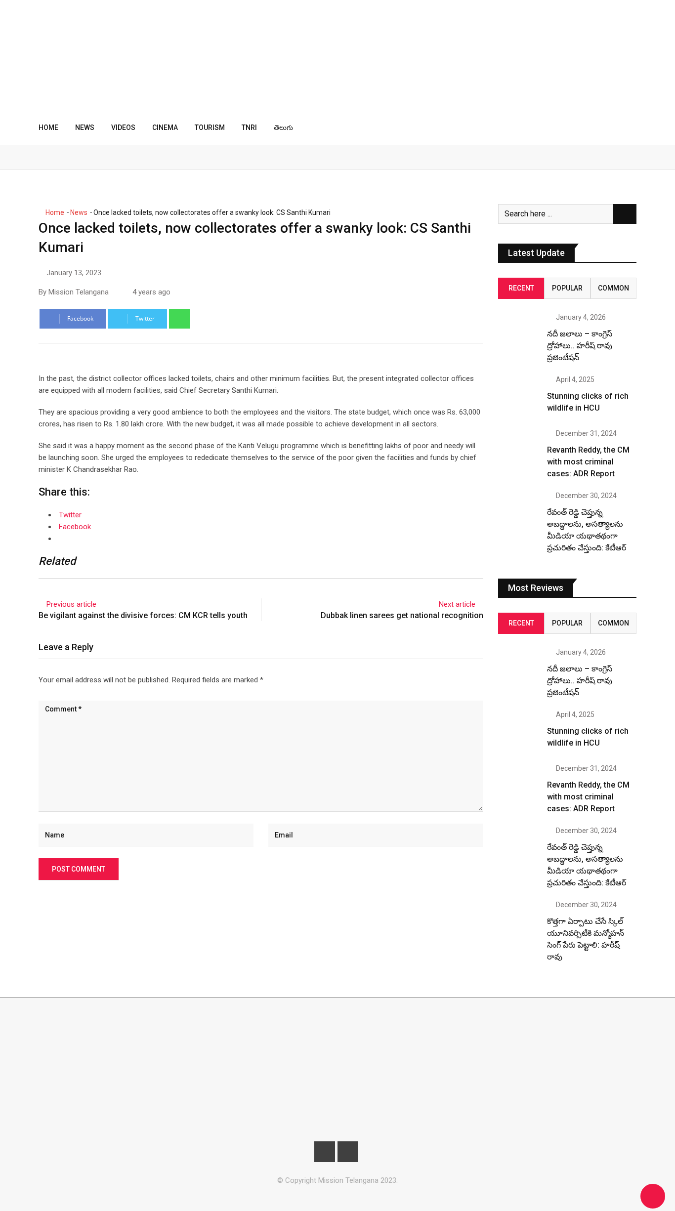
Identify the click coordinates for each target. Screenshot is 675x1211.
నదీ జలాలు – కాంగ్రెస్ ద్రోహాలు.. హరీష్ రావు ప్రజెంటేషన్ (579, 345)
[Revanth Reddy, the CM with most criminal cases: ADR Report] (519, 450)
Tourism (210, 127)
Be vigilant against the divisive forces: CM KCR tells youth (143, 615)
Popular (567, 288)
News (84, 127)
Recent (521, 288)
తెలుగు (283, 127)
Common (613, 288)
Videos (123, 127)
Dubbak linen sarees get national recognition (402, 615)
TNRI (249, 127)
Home (48, 127)
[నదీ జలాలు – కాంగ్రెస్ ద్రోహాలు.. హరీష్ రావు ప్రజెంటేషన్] (519, 334)
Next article (457, 604)
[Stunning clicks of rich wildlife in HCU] (519, 397)
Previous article (71, 604)
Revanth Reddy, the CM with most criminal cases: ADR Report (588, 461)
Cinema (165, 127)
